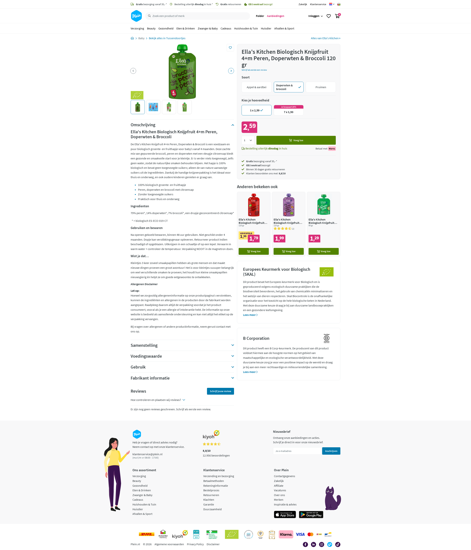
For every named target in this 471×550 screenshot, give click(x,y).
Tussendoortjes (175, 38)
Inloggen (313, 16)
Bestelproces (211, 490)
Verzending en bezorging (218, 476)
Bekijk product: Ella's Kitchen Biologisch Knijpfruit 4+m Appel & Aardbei (253, 224)
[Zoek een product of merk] (148, 16)
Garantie (208, 504)
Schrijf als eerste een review (254, 69)
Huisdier (266, 28)
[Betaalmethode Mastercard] (310, 534)
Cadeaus (226, 28)
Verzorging (137, 28)
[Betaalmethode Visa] (300, 534)
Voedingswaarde (146, 356)
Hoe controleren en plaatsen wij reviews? (156, 400)
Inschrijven (331, 451)
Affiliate (278, 485)
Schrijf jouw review (220, 391)
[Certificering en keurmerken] (231, 534)
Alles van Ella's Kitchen (325, 38)
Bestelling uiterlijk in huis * (193, 4)
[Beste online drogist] (260, 534)
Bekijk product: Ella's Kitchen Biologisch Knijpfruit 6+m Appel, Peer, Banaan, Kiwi (323, 224)
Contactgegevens (284, 476)
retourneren (230, 4)
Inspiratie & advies (285, 504)
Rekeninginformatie (215, 485)
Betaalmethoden (213, 481)
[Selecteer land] (331, 4)
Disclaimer (213, 544)
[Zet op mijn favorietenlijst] (230, 47)
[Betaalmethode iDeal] (319, 534)
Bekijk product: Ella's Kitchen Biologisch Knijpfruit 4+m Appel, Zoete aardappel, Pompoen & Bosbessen (288, 224)
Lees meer (249, 315)
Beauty (151, 28)
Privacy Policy (195, 544)
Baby (141, 38)
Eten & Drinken (185, 28)
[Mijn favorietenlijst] (329, 16)
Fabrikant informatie (150, 378)
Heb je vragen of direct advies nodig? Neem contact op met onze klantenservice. (158, 444)
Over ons (279, 495)
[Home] (132, 38)
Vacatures (280, 490)
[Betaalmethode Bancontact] (328, 534)
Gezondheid (165, 28)
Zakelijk (303, 4)
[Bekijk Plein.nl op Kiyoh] (180, 534)
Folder (260, 16)
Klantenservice (318, 4)
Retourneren (211, 495)
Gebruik (138, 367)
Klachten (208, 499)
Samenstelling (144, 345)
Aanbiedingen (275, 16)
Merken (278, 499)
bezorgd (258, 165)
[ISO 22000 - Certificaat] (249, 534)
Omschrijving (143, 124)
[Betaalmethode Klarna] (286, 534)
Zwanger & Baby (208, 28)
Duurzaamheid (212, 509)
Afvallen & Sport (284, 28)
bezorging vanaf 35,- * (151, 4)
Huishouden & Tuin (246, 28)
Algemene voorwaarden (169, 544)
